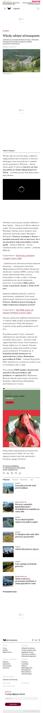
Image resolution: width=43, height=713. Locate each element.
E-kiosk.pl (24, 662)
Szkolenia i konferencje (10, 679)
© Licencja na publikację (11, 466)
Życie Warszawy (27, 674)
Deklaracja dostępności (29, 656)
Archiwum (6, 668)
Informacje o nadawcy (29, 654)
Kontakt (5, 650)
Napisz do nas (7, 652)
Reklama (5, 662)
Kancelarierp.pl (26, 670)
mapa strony (7, 683)
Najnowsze (24, 479)
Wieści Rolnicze (26, 672)
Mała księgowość (27, 668)
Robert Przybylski (9, 150)
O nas (4, 648)
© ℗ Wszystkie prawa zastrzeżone (14, 468)
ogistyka (16, 9)
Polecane (15, 479)
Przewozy (6, 31)
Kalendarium (25, 683)
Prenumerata (7, 666)
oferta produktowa (9, 686)
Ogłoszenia (6, 664)
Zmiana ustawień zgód (29, 650)
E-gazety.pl (25, 664)
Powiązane (6, 479)
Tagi (31, 479)
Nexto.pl (24, 666)
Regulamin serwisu (28, 652)
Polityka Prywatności (28, 648)
